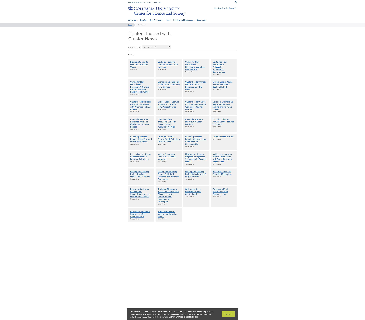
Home (130, 25)
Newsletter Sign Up (221, 8)
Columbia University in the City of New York (144, 2)
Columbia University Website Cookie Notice (179, 317)
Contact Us (232, 8)
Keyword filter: (134, 47)
